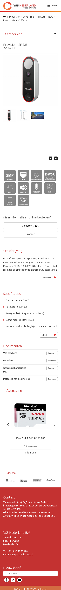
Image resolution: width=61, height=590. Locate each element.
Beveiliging (28, 16)
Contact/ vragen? (30, 225)
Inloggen (30, 234)
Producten (14, 16)
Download (52, 353)
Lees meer (47, 277)
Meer (44, 335)
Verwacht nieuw (45, 16)
